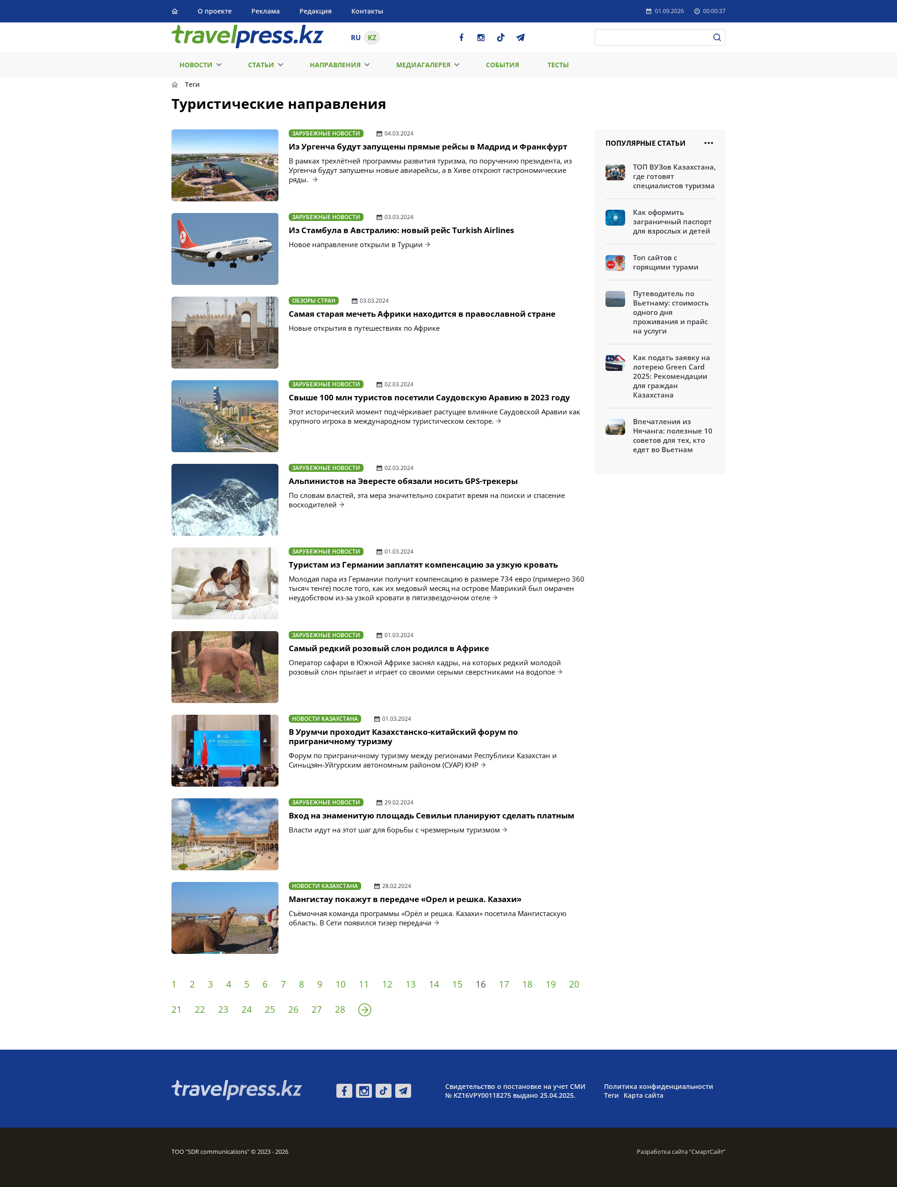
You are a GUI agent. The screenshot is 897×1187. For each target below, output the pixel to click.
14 (434, 984)
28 (340, 1009)
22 (200, 1009)
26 (293, 1009)
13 (411, 984)
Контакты (367, 11)
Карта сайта (643, 1095)
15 (457, 984)
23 (223, 1009)
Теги (611, 1095)
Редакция (315, 11)
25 (270, 1009)
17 (504, 984)
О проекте (215, 11)
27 (317, 1009)
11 (364, 984)
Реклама (265, 11)
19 (551, 984)
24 (247, 1009)
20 (574, 984)
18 (527, 984)
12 (387, 984)
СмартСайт (707, 1151)
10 (340, 984)
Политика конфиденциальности (658, 1086)
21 (176, 1009)
